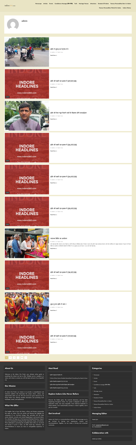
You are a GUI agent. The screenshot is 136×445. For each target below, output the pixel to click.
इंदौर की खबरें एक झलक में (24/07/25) (63, 176)
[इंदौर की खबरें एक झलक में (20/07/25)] (27, 211)
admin (53, 52)
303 (22, 358)
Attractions (93, 3)
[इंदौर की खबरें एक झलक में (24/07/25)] (27, 179)
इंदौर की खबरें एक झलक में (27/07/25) (63, 81)
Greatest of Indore (103, 3)
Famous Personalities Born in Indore (120, 3)
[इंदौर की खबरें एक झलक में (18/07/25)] (27, 275)
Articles (45, 3)
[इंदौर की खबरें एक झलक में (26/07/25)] (27, 147)
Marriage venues (83, 3)
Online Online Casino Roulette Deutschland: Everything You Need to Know (68, 378)
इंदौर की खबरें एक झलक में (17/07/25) (63, 336)
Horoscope (38, 3)
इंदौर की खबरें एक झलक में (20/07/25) (63, 208)
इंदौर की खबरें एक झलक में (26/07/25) (63, 144)
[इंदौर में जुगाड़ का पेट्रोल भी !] (27, 52)
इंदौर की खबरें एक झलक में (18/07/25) (63, 272)
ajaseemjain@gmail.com (102, 425)
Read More (53, 55)
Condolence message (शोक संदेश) (64, 3)
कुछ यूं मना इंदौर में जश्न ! (58, 304)
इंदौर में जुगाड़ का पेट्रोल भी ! (59, 49)
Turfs (75, 3)
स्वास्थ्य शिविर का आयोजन (58, 238)
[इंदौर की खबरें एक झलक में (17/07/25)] (27, 339)
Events (51, 3)
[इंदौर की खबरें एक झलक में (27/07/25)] (27, 84)
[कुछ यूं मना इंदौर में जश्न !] (27, 307)
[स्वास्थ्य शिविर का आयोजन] (27, 243)
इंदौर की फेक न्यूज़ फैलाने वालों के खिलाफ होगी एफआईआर (68, 113)
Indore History (127, 8)
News (7, 65)
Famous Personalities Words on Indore (110, 8)
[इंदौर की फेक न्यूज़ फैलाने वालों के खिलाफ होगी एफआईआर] (27, 116)
